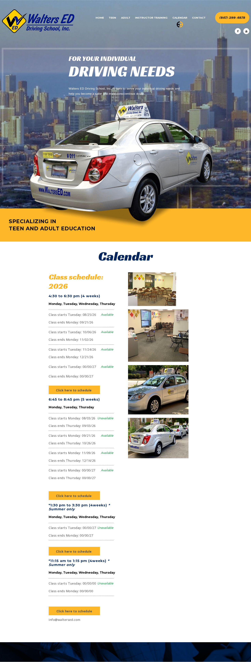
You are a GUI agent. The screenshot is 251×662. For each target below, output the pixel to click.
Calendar (179, 17)
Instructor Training (151, 17)
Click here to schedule (74, 390)
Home (100, 17)
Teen (112, 17)
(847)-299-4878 (232, 17)
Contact (199, 17)
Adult (125, 17)
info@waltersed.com (64, 620)
